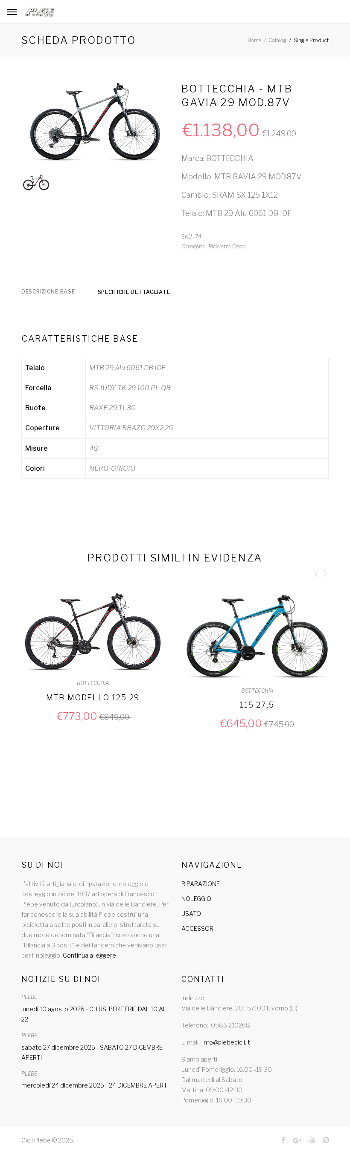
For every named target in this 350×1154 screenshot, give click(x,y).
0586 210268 (230, 1025)
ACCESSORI (198, 928)
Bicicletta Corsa (227, 246)
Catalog (277, 40)
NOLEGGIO (196, 898)
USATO (191, 913)
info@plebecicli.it (226, 1042)
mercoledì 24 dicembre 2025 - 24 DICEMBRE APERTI (95, 1085)
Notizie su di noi (61, 979)
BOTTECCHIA (93, 683)
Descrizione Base (48, 291)
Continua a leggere (89, 955)
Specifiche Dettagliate (134, 292)
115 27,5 (257, 704)
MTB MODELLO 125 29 (93, 697)
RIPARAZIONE (200, 883)
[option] (95, 124)
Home (254, 40)
